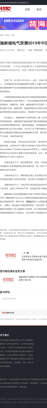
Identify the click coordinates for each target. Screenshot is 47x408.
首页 (27, 9)
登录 (4, 312)
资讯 (38, 9)
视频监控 (30, 201)
